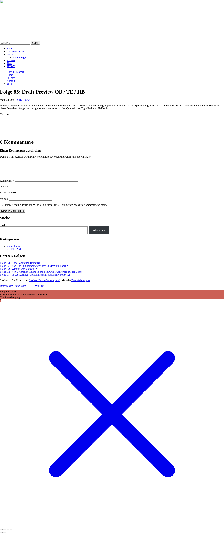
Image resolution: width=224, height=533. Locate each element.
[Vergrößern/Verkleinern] (1, 529)
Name (4, 186)
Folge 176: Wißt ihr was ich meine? (18, 268)
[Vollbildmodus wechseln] (4, 529)
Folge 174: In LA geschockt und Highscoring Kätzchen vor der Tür (35, 274)
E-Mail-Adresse (9, 192)
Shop (9, 63)
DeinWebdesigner (80, 280)
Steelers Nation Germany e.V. (44, 280)
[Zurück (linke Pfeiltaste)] (1, 532)
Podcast (11, 54)
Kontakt (11, 60)
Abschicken (99, 230)
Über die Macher (15, 51)
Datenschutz (6, 285)
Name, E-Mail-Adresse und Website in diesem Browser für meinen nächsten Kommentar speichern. (55, 204)
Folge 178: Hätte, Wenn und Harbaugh (20, 262)
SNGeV (11, 66)
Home (10, 48)
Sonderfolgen (20, 57)
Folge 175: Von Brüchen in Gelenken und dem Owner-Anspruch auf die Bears (41, 271)
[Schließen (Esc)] (11, 529)
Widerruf (39, 285)
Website (4, 198)
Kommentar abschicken (12, 211)
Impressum (20, 285)
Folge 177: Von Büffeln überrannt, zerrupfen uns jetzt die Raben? (34, 265)
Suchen (4, 225)
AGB (30, 285)
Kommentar (7, 180)
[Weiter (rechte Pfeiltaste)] (4, 532)
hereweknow (13, 246)
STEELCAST (24, 99)
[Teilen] (8, 529)
